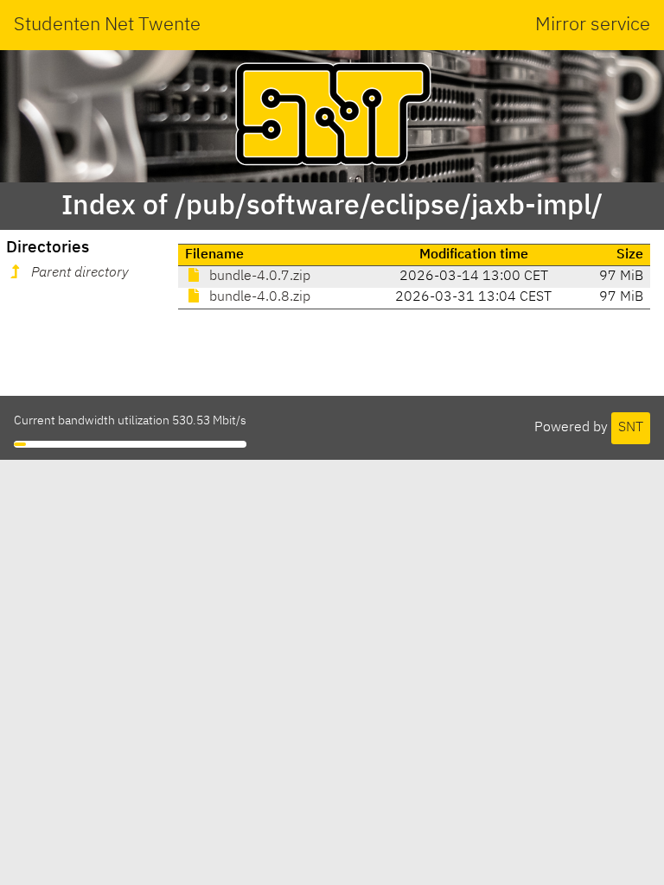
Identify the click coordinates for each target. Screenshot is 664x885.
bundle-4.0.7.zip (258, 276)
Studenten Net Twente (107, 25)
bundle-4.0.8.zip (258, 297)
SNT (630, 428)
